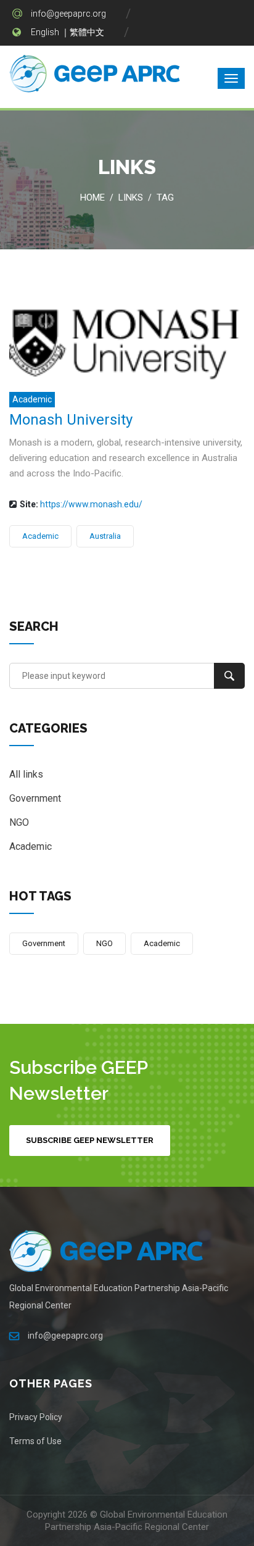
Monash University (71, 419)
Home (92, 197)
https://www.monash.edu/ (91, 504)
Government (35, 798)
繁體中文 (87, 32)
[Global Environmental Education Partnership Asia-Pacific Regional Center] (96, 76)
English (45, 32)
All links (26, 774)
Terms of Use (35, 1441)
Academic (32, 399)
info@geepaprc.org (68, 14)
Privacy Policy (35, 1417)
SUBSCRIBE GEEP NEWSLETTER (90, 1140)
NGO (19, 822)
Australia (105, 536)
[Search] (229, 676)
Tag (165, 197)
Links (130, 197)
